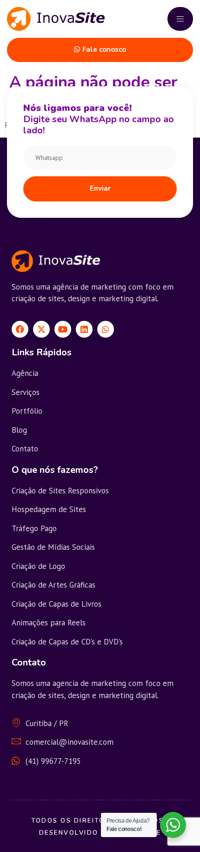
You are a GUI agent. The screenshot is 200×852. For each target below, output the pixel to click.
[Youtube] (62, 329)
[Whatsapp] (105, 329)
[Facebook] (20, 329)
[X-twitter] (41, 329)
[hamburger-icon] (180, 19)
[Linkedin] (84, 329)
